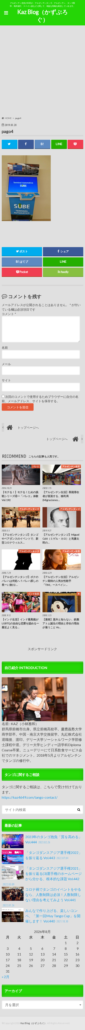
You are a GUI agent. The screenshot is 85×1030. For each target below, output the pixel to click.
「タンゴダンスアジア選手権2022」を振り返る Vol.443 (53, 855)
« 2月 (5, 977)
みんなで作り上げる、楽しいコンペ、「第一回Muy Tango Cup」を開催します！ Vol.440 (52, 915)
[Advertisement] (42, 71)
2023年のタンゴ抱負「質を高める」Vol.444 (53, 839)
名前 (5, 347)
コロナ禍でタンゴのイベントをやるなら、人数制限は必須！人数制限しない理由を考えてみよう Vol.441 (42, 897)
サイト (6, 380)
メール (6, 364)
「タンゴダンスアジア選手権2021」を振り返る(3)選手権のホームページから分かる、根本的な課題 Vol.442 (42, 876)
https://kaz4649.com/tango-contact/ (30, 797)
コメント (9, 314)
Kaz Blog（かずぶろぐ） (42, 15)
